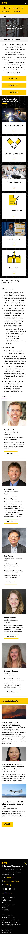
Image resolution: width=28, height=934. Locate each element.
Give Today (7, 885)
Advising (4, 902)
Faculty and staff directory (9, 922)
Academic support (7, 900)
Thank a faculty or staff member (11, 925)
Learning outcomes (13, 85)
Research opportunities (8, 905)
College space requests (9, 917)
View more (7, 824)
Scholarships (5, 907)
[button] (24, 2)
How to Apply (5, 11)
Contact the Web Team (11, 881)
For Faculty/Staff (15, 11)
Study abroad (5, 909)
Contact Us (9, 878)
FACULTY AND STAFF (8, 915)
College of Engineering (12, 8)
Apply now (13, 92)
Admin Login (7, 893)
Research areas (13, 78)
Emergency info (6, 932)
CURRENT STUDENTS (8, 897)
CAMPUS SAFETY (7, 930)
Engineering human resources (10, 920)
